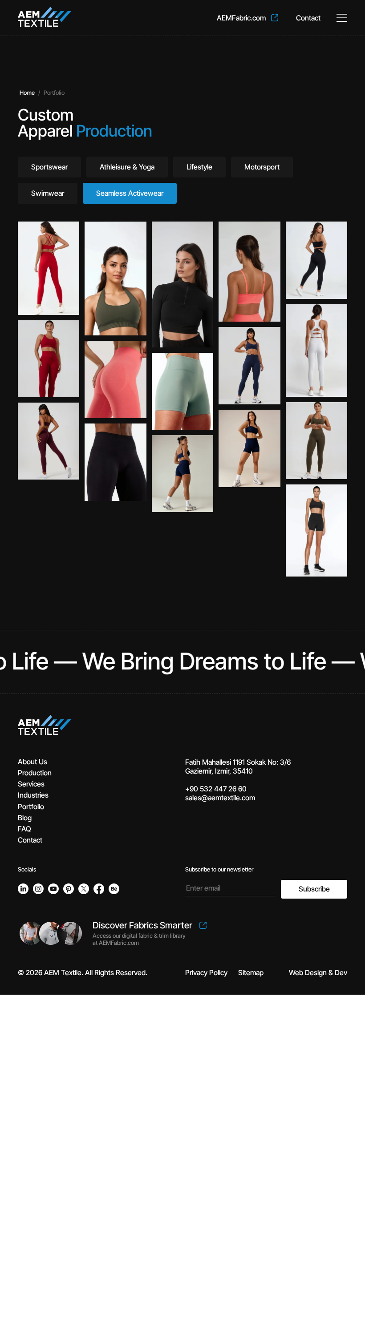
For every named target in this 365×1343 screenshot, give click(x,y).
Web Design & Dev (318, 972)
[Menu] (342, 18)
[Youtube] (53, 888)
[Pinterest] (68, 888)
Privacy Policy (206, 972)
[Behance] (114, 888)
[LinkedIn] (23, 888)
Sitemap (251, 972)
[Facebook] (98, 888)
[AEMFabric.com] (247, 18)
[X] (83, 888)
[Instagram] (38, 888)
